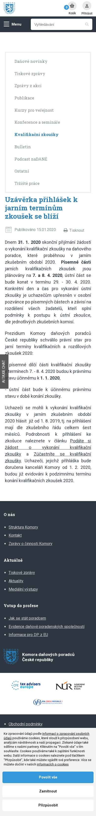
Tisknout (76, 230)
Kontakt (15, 535)
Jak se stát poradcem (27, 618)
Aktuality (16, 581)
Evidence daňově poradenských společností (46, 626)
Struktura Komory (23, 527)
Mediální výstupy (23, 589)
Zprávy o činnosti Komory (30, 543)
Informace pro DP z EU (28, 634)
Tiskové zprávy (22, 572)
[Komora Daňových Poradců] (33, 8)
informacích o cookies (53, 764)
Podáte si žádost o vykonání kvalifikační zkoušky (48, 447)
